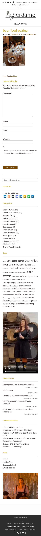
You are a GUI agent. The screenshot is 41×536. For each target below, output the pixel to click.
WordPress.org (9, 468)
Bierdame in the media (13, 526)
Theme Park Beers (10, 247)
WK (16, 304)
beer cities (31, 260)
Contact (24, 2)
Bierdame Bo (31, 34)
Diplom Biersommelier (22, 289)
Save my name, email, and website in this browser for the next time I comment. (20, 152)
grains (11, 298)
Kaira (25, 517)
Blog (20, 529)
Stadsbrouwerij (27, 301)
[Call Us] (5, 2)
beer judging (13, 272)
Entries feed (8, 462)
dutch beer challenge (10, 291)
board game (20, 280)
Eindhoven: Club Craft (23, 430)
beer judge (6, 272)
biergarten (13, 279)
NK (30, 298)
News (26, 529)
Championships (9, 241)
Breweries (7, 238)
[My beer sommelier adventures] (20, 15)
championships (25, 286)
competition (6, 289)
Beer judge (29, 523)
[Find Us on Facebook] (8, 2)
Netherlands (25, 298)
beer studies (22, 272)
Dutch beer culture (15, 427)
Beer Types (7, 236)
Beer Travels (8, 230)
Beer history (31, 268)
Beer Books (7, 216)
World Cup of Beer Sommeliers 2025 (17, 396)
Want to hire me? (33, 2)
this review (7, 430)
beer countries (11, 264)
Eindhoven (7, 244)
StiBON (34, 301)
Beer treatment (17, 276)
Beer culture (25, 265)
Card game (15, 286)
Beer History (8, 224)
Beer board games (15, 261)
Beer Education (9, 221)
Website (6, 139)
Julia (5, 444)
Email (5, 130)
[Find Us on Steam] (13, 2)
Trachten (5, 304)
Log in (5, 459)
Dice (11, 289)
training (11, 304)
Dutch (33, 289)
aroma (4, 261)
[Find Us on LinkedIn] (10, 2)
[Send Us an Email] (2, 2)
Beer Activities (8, 210)
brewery (22, 282)
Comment (7, 93)
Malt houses (8, 390)
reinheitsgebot (18, 301)
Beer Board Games (10, 213)
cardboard (7, 286)
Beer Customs (8, 218)
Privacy (18, 2)
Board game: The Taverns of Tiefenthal (18, 385)
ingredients (16, 298)
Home (9, 523)
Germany (6, 298)
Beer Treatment (9, 233)
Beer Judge (7, 227)
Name (5, 121)
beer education (17, 268)
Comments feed (9, 465)
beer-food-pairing (10, 76)
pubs (11, 301)
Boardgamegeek (10, 283)
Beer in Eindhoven (10, 529)
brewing (30, 283)
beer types (28, 276)
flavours (30, 294)
